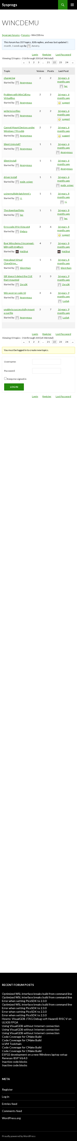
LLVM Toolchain (12, 1043)
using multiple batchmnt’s (17, 193)
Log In (35, 54)
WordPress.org (11, 1118)
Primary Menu (72, 5)
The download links (14, 210)
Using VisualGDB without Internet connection (30, 1026)
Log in (5, 1096)
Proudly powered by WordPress (19, 1136)
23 (60, 62)
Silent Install (10, 160)
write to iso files (12, 110)
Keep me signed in (16, 378)
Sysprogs (9, 5)
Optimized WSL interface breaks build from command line (37, 993)
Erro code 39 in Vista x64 (17, 226)
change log (9, 77)
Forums (25, 35)
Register (46, 54)
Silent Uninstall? (12, 144)
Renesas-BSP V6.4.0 (14, 1058)
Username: (10, 361)
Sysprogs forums (11, 35)
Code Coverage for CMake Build (21, 1036)
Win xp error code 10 (15, 292)
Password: (9, 370)
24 (66, 62)
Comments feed (12, 1111)
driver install (10, 177)
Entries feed (9, 1103)
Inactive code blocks (14, 1061)
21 (48, 62)
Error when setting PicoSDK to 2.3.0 (24, 1001)
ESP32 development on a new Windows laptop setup (34, 1054)
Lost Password (63, 54)
